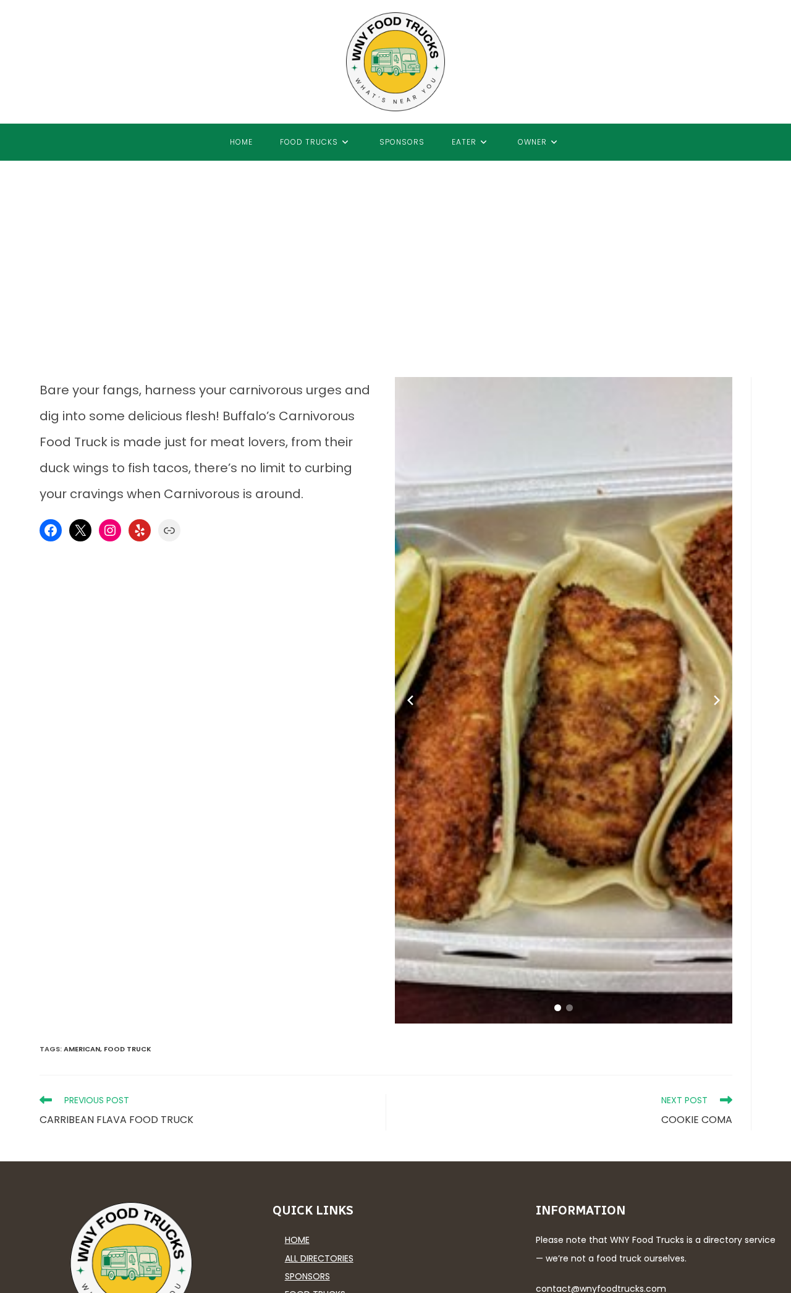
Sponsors (307, 1276)
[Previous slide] (410, 700)
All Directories (319, 1258)
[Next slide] (717, 700)
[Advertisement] (395, 253)
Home (297, 1240)
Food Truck (127, 1049)
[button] (557, 1007)
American (82, 1049)
